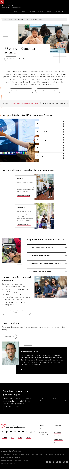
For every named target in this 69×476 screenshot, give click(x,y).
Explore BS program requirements (20, 90)
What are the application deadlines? (41, 248)
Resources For (58, 12)
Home (4, 19)
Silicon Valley (4, 457)
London (27, 454)
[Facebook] (47, 462)
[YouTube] (54, 462)
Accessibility (26, 460)
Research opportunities (45, 140)
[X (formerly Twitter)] (50, 462)
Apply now (9, 58)
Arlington (3, 454)
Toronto (11, 457)
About (15, 12)
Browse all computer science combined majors (15, 311)
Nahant (37, 454)
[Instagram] (60, 462)
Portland (57, 454)
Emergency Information (6, 460)
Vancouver (17, 457)
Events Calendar (58, 439)
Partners (41, 12)
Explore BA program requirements (46, 90)
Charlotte (21, 454)
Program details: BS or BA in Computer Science (24, 103)
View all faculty (8, 336)
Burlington (15, 454)
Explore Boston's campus (23, 195)
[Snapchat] (64, 462)
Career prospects (43, 124)
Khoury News (57, 432)
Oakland (51, 454)
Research (32, 12)
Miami (32, 454)
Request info (22, 58)
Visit (12, 437)
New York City (44, 454)
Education (23, 12)
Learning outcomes (43, 156)
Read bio (23, 369)
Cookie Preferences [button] (5, 466)
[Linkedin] (57, 462)
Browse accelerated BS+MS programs (51, 399)
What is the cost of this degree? (39, 256)
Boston (9, 454)
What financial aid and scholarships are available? (45, 264)
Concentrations (42, 148)
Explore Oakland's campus (24, 224)
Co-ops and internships (45, 132)
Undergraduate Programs (16, 19)
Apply (20, 437)
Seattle (62, 454)
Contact (4, 437)
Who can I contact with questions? (40, 272)
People (48, 12)
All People (56, 436)
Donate (28, 437)
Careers (56, 443)
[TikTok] (67, 462)
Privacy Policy (18, 460)
